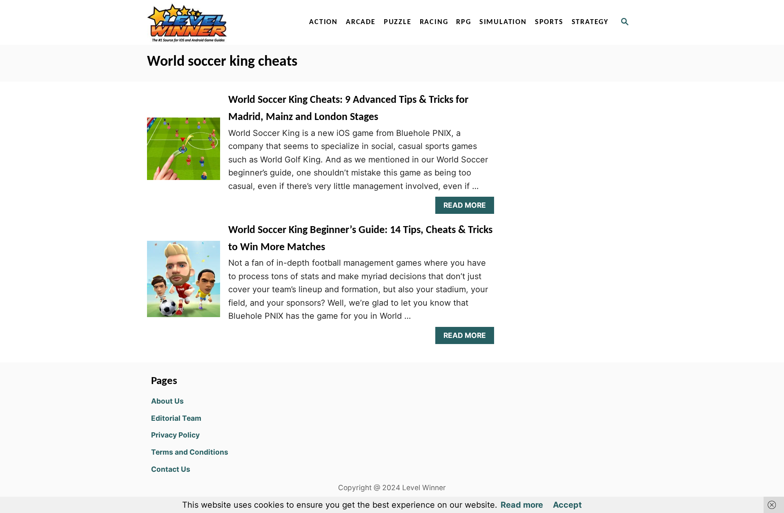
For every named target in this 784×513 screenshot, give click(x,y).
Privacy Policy (175, 435)
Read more (522, 505)
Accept (567, 505)
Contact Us (170, 469)
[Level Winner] (217, 22)
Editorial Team (176, 418)
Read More (468, 207)
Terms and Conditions (189, 452)
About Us (167, 401)
